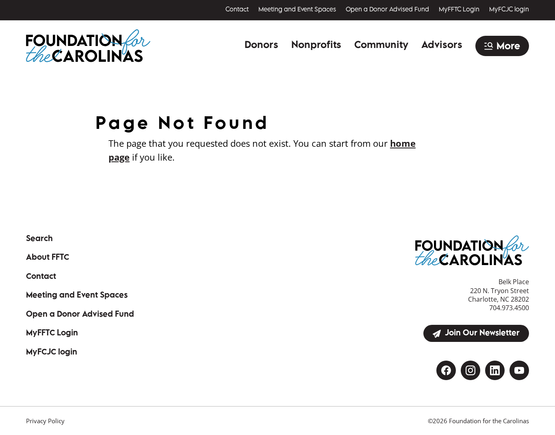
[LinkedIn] (495, 370)
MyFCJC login (509, 10)
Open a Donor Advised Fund (387, 10)
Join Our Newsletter (482, 333)
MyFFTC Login (459, 10)
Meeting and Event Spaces (297, 10)
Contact (237, 10)
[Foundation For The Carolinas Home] (88, 45)
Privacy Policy (45, 421)
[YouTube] (519, 370)
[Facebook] (446, 370)
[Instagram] (470, 370)
